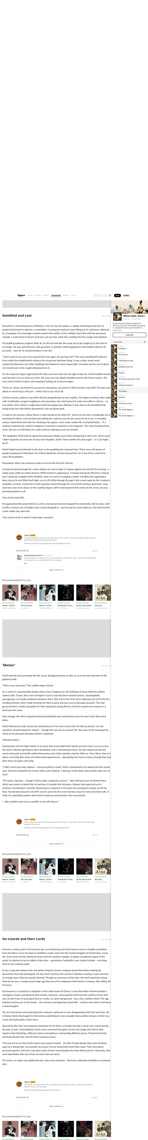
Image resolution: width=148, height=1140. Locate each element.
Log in (117, 6)
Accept (129, 1128)
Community (56, 6)
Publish (126, 6)
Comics (38, 6)
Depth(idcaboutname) (33, 266)
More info (14, 1129)
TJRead (27, 246)
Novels (46, 6)
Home (30, 6)
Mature (66, 6)
